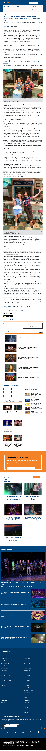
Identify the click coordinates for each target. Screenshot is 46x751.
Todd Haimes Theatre (35, 404)
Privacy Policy (24, 745)
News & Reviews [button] (18, 6)
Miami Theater (4, 670)
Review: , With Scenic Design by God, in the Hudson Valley (13, 539)
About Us (26, 712)
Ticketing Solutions (28, 714)
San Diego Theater (28, 687)
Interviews (5, 14)
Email (8, 466)
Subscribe (38, 466)
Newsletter (13, 9)
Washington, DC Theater (6, 680)
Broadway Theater (4, 658)
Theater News (27, 658)
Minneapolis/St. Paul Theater (7, 682)
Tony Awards (32, 9)
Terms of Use (30, 745)
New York (3, 702)
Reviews (25, 660)
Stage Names (26, 702)
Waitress (12, 30)
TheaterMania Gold (37, 6)
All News (25, 697)
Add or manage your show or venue (31, 709)
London (2, 705)
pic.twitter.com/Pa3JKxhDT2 (10, 308)
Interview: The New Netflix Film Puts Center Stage (33, 518)
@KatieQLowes (30, 305)
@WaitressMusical (8, 305)
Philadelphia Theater (5, 673)
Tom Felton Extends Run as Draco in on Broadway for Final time (13, 498)
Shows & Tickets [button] (8, 6)
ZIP (22, 466)
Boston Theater (4, 665)
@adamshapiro (7, 306)
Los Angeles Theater (5, 663)
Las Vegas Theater (4, 668)
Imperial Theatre (34, 400)
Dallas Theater (27, 675)
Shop (25, 705)
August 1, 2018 (24, 310)
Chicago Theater (4, 660)
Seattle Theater (4, 678)
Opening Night (27, 663)
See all (41, 332)
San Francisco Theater (5, 675)
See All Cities (3, 685)
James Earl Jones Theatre (36, 412)
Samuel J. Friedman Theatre (35, 396)
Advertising (26, 707)
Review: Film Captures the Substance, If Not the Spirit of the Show (13, 518)
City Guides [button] (27, 6)
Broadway (6, 26)
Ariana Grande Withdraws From (33, 498)
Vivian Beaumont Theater (36, 408)
